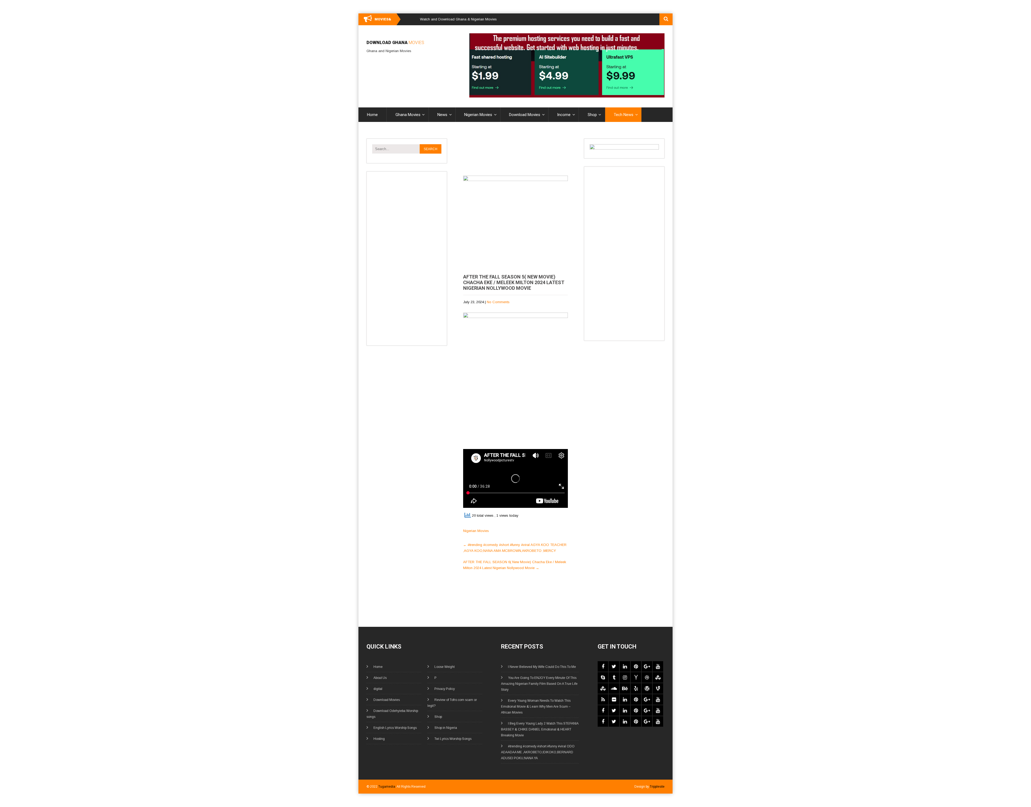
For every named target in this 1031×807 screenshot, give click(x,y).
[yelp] (636, 688)
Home (372, 114)
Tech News (623, 114)
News (442, 114)
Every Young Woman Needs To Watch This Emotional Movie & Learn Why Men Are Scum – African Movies (536, 706)
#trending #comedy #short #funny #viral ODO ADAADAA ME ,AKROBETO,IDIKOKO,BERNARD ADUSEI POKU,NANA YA (538, 752)
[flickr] (614, 699)
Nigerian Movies (478, 114)
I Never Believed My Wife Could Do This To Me (542, 667)
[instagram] (625, 677)
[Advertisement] (405, 257)
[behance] (625, 688)
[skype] (603, 677)
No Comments (498, 302)
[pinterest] (636, 666)
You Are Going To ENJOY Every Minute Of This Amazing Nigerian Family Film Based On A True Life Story (539, 684)
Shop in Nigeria (445, 728)
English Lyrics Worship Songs (395, 728)
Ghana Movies (407, 114)
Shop (592, 114)
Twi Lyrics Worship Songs (452, 739)
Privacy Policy (444, 689)
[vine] (658, 688)
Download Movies (524, 114)
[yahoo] (636, 677)
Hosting (379, 739)
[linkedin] (625, 666)
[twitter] (614, 666)
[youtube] (658, 666)
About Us (380, 678)
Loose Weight (444, 667)
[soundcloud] (614, 688)
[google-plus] (647, 666)
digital (377, 689)
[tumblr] (614, 677)
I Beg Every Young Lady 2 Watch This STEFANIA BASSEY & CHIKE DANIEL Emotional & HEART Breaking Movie (539, 729)
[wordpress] (647, 688)
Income (564, 114)
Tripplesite (657, 786)
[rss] (603, 699)
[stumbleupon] (658, 677)
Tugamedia (386, 786)
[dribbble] (647, 677)
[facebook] (603, 666)
